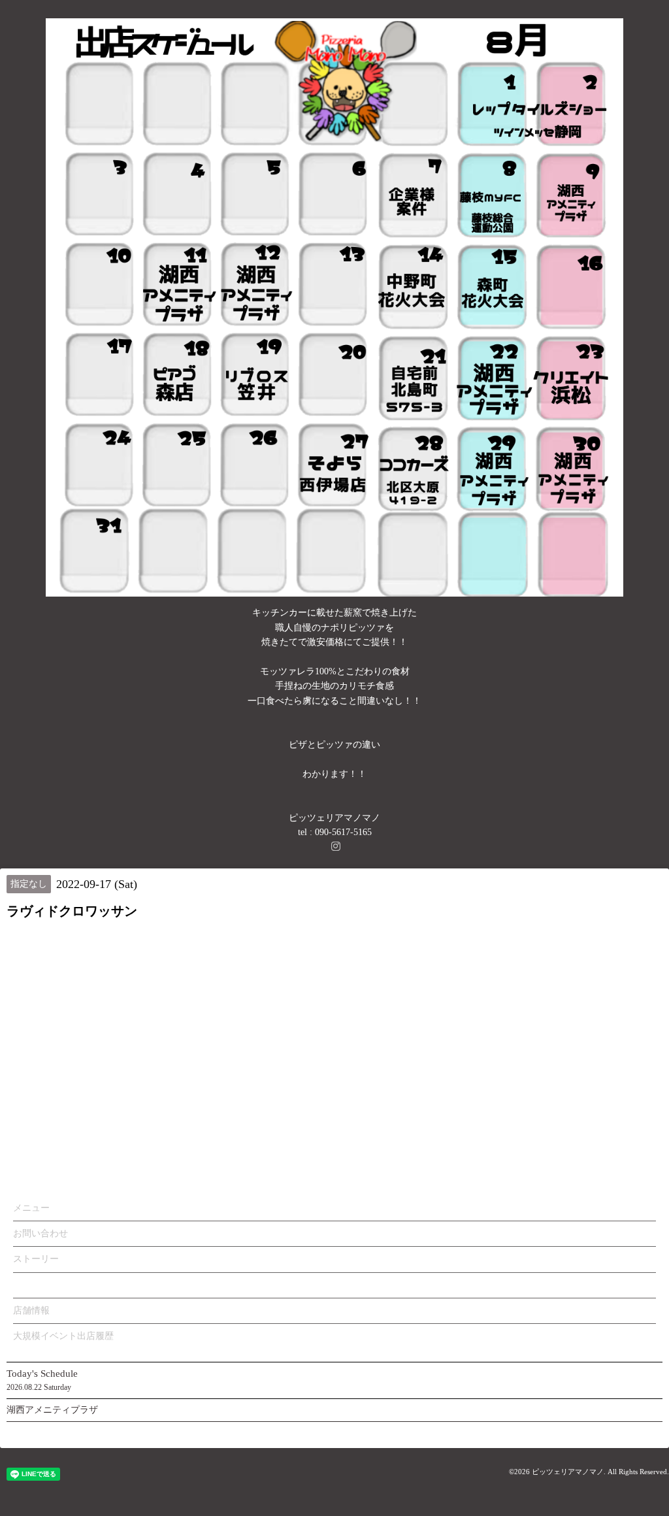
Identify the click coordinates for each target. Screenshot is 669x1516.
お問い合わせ (40, 1233)
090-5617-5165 (343, 832)
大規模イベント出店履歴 (63, 1336)
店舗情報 (31, 1310)
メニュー (31, 1208)
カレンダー (36, 1285)
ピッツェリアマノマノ (568, 1471)
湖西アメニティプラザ (52, 1410)
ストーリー (36, 1259)
